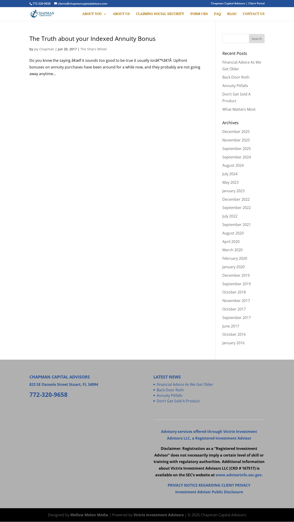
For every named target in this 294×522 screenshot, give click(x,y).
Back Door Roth (235, 77)
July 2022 (229, 216)
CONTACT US (254, 14)
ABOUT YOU (92, 14)
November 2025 (236, 140)
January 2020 (233, 266)
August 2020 (233, 233)
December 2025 (236, 131)
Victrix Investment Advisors (158, 514)
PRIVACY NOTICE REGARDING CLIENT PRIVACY (209, 485)
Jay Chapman (44, 49)
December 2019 (236, 275)
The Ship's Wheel (93, 49)
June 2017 (230, 326)
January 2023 (233, 190)
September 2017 (236, 317)
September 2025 (236, 148)
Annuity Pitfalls (235, 85)
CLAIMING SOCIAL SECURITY (160, 14)
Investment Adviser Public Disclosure (209, 491)
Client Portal (256, 3)
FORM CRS (199, 14)
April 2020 (231, 241)
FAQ (217, 14)
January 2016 (233, 342)
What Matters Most (239, 109)
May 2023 (230, 182)
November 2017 (236, 300)
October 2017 (234, 309)
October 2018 (234, 292)
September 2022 (236, 207)
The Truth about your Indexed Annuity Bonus (92, 38)
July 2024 (229, 173)
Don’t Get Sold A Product (178, 400)
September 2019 (236, 283)
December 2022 (236, 199)
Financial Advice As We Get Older (185, 384)
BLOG (232, 14)
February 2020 (234, 258)
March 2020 (232, 249)
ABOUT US (121, 14)
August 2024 (233, 165)
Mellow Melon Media (89, 514)
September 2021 (236, 224)
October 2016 (234, 334)
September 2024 (236, 157)
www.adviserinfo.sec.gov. (239, 474)
